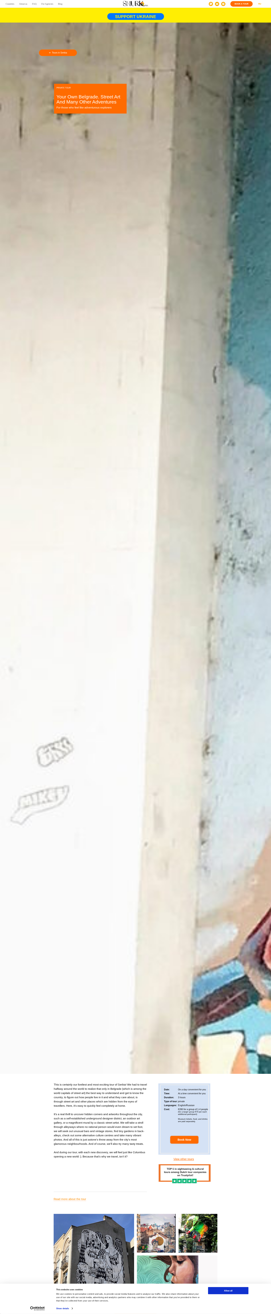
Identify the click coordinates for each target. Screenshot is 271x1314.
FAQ (34, 4)
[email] (217, 4)
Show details (62, 1308)
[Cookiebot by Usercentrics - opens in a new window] (37, 1308)
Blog (60, 4)
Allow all (228, 1290)
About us (23, 4)
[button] (241, 4)
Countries (10, 4)
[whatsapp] (211, 4)
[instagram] (223, 4)
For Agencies (47, 4)
